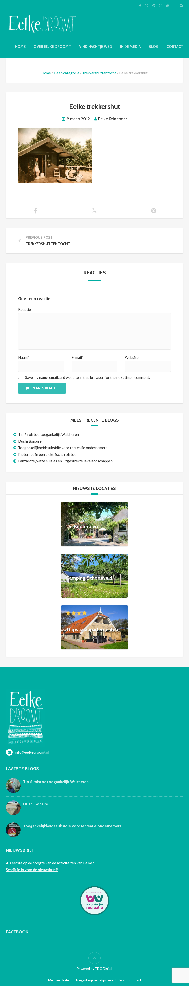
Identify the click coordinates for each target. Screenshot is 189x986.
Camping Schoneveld (89, 578)
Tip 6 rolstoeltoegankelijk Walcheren (48, 434)
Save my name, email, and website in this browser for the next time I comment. (87, 377)
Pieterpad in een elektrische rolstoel (47, 454)
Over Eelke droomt (52, 46)
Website (132, 357)
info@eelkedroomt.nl (32, 752)
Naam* (23, 357)
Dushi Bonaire (30, 441)
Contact (175, 46)
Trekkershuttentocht (99, 73)
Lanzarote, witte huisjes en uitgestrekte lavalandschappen (65, 461)
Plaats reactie (45, 388)
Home (20, 46)
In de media (130, 46)
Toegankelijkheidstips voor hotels (99, 980)
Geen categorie (66, 73)
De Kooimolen (82, 526)
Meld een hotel (59, 980)
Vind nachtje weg (95, 46)
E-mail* (78, 357)
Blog (153, 46)
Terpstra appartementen (92, 629)
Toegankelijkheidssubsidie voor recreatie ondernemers (62, 447)
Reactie (24, 309)
